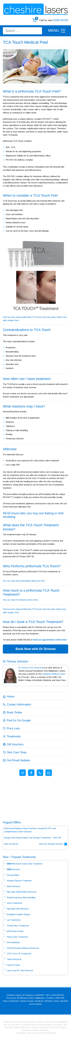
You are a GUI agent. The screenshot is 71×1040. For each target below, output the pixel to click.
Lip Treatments (14, 920)
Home (10, 696)
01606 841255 (60, 20)
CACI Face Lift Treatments (19, 953)
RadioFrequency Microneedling (21, 897)
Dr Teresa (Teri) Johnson (30, 667)
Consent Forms (38, 1033)
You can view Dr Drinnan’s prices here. (21, 600)
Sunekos (16, 869)
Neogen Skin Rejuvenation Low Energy (22, 838)
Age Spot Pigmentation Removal (21, 892)
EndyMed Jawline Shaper (18, 914)
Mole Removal (13, 886)
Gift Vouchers (15, 744)
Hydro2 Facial (13, 965)
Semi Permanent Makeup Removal (23, 948)
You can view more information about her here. (24, 581)
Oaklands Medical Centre (53, 674)
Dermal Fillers (13, 875)
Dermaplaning (13, 942)
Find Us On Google (19, 720)
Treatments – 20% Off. (51, 838)
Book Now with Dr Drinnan (36, 649)
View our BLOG (11, 844)
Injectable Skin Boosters (18, 909)
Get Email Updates (18, 760)
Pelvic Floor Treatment (17, 937)
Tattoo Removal (14, 959)
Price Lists (13, 728)
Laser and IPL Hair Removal (20, 970)
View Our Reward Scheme (51, 844)
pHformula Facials (15, 931)
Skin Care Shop (16, 752)
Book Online (14, 712)
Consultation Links (24, 1033)
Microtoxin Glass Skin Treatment (27, 864)
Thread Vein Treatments (18, 925)
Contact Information (19, 704)
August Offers (12, 822)
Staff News (50, 1033)
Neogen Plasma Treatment (19, 880)
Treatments (14, 736)
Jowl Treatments (14, 903)
